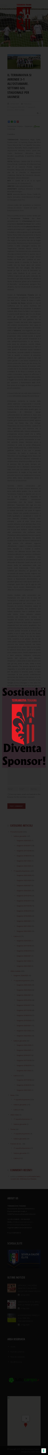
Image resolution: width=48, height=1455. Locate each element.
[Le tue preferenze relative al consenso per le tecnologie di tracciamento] (43, 1450)
